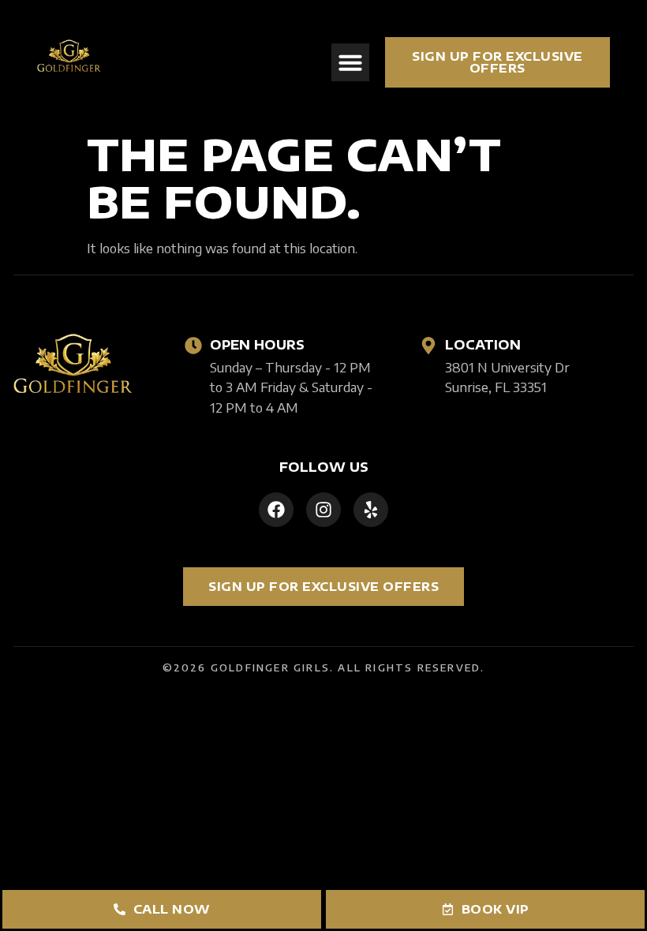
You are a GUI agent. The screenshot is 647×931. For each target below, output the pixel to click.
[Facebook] (276, 509)
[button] (350, 62)
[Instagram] (323, 509)
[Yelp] (370, 509)
